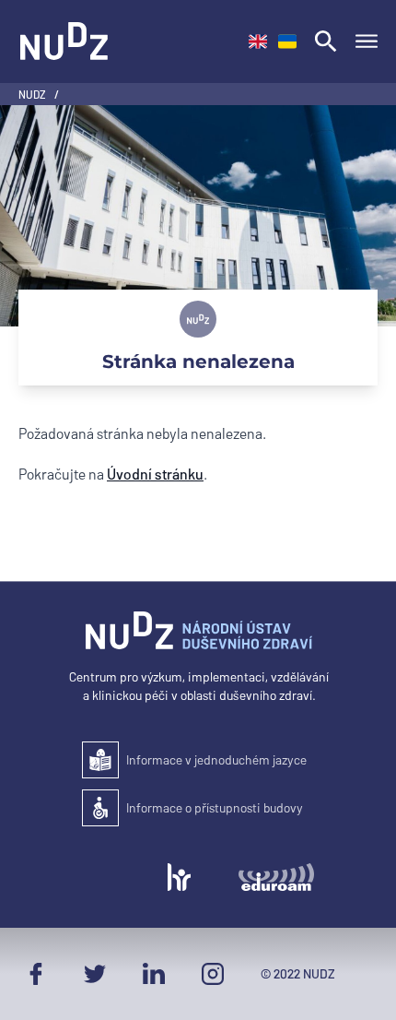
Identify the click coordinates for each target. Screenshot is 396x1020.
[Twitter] (95, 974)
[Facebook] (36, 974)
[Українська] (287, 41)
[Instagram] (213, 974)
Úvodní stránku (155, 473)
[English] (258, 41)
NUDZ (32, 94)
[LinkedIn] (154, 974)
